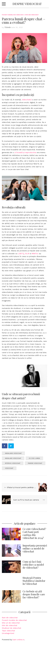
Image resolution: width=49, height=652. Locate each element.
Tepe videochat (8, 631)
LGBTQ (21, 254)
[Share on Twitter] (11, 445)
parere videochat (35, 463)
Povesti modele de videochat (13, 14)
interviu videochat (12, 463)
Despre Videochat (27, 4)
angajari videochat (13, 458)
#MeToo (35, 254)
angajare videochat (13, 453)
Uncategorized (8, 633)
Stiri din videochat (31, 14)
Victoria (8, 27)
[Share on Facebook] (4, 445)
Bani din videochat (10, 618)
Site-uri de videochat (11, 623)
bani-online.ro (18, 640)
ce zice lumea (34, 458)
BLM (27, 254)
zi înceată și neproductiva (25, 152)
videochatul (27, 100)
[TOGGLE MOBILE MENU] (4, 3)
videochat (9, 468)
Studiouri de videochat (11, 628)
